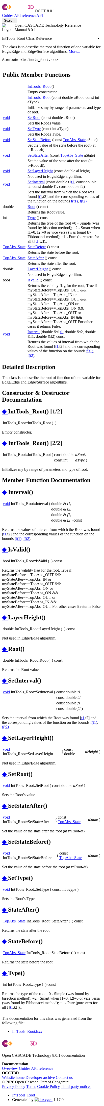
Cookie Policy (48, 1086)
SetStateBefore (39, 140)
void (6, 117)
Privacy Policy (13, 1086)
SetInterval (36, 182)
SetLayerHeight (40, 171)
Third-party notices (76, 1086)
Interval (34, 332)
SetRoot (34, 117)
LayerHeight (38, 269)
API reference (42, 1068)
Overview (10, 1068)
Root (31, 206)
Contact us (64, 1077)
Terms (31, 1086)
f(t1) (74, 201)
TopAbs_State (74, 140)
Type (32, 218)
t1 (72, 182)
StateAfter (36, 258)
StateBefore (37, 247)
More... (74, 51)
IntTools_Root (39, 86)
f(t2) (83, 201)
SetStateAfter (38, 155)
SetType (34, 128)
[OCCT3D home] (18, 11)
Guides (7, 15)
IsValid (33, 280)
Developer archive (40, 1077)
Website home (13, 1077)
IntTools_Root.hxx (27, 1031)
